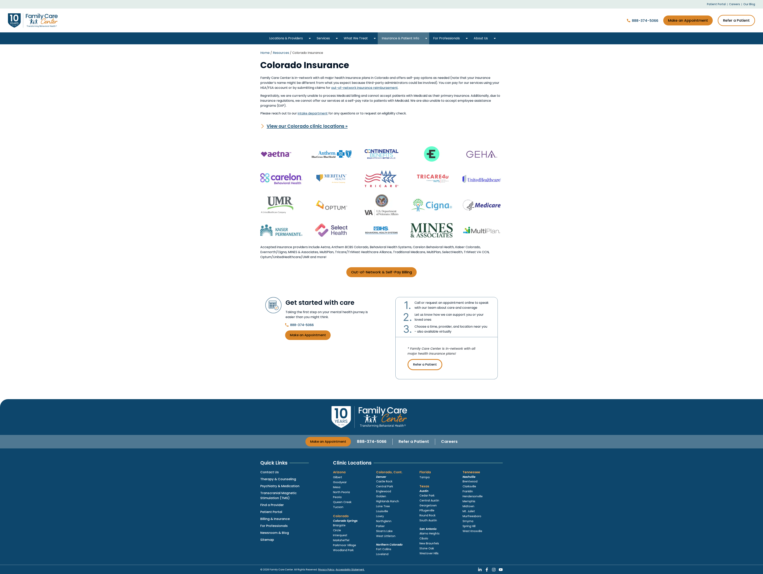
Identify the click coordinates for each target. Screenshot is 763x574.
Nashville (469, 477)
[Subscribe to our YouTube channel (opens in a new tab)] (501, 570)
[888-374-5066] (287, 325)
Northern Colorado (389, 545)
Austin (423, 491)
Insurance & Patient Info (400, 38)
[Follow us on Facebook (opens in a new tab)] (487, 570)
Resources (281, 52)
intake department (313, 113)
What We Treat (356, 38)
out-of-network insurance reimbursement (364, 87)
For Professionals (446, 38)
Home (265, 52)
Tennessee (471, 472)
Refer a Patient (425, 364)
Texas (424, 486)
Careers (449, 441)
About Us (481, 38)
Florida (425, 472)
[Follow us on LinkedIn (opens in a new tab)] (480, 570)
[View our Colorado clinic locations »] (262, 126)
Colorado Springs (345, 521)
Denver (381, 477)
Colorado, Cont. (389, 472)
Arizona (339, 472)
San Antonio (428, 529)
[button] (310, 38)
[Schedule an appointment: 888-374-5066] (628, 20)
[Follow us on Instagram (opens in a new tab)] (494, 570)
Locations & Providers (286, 38)
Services (323, 38)
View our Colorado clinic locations (307, 126)
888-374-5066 (645, 20)
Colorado (341, 516)
